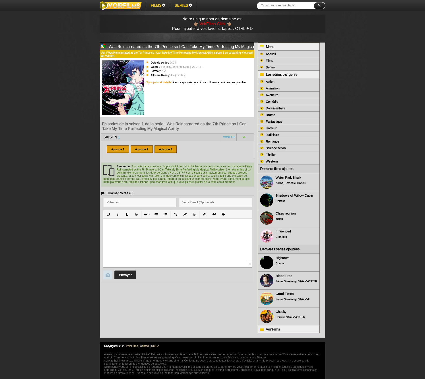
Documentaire (275, 108)
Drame (270, 115)
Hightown (282, 258)
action (279, 218)
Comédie (272, 101)
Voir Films (132, 346)
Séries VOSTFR (192, 66)
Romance (272, 141)
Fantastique (274, 121)
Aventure (272, 95)
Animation (273, 88)
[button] (108, 214)
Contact (144, 346)
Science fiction (276, 148)
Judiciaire (272, 135)
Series (181, 5)
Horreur (271, 128)
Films (156, 5)
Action (270, 81)
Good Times (285, 294)
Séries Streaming (171, 66)
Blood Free (284, 276)
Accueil (271, 54)
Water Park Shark (288, 177)
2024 (173, 62)
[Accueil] (121, 5)
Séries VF (304, 299)
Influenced (283, 231)
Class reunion (286, 213)
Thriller (271, 155)
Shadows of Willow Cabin (294, 195)
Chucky (281, 311)
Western (272, 161)
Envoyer (125, 275)
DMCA (155, 346)
